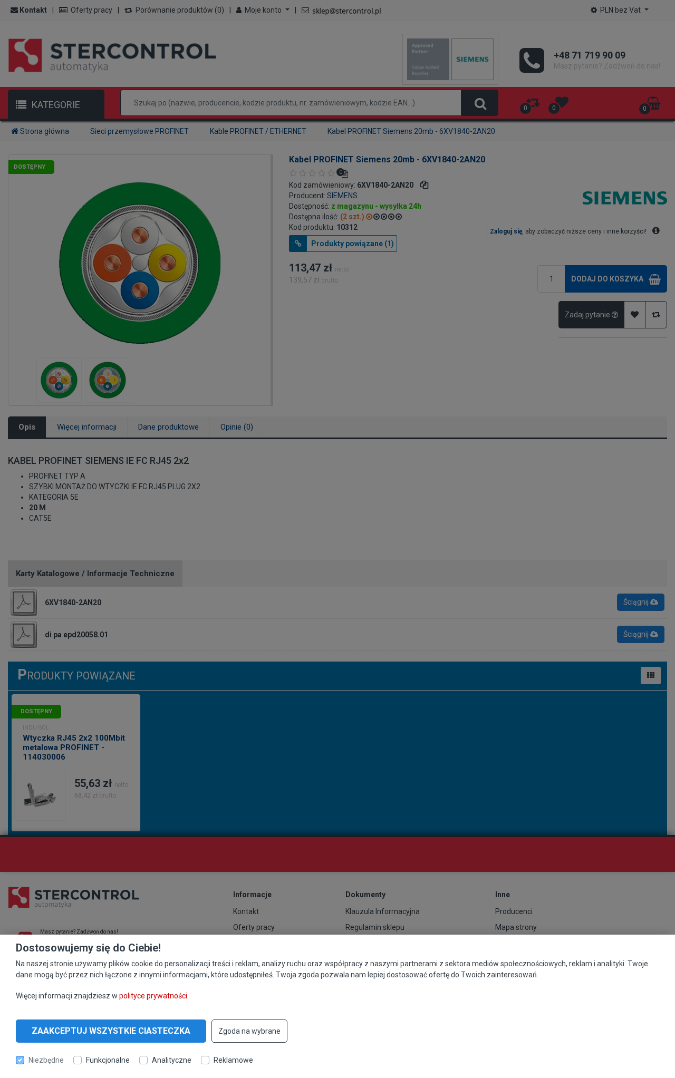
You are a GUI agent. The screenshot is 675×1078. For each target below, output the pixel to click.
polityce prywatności (153, 995)
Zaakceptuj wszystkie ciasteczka (111, 1031)
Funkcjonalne (108, 1060)
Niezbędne (46, 1060)
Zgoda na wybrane (249, 1031)
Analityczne (171, 1060)
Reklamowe (233, 1060)
